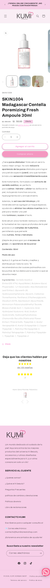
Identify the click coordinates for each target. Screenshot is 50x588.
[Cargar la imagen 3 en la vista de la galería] (38, 81)
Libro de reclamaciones (16, 507)
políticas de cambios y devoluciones (21, 496)
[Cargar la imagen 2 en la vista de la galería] (25, 81)
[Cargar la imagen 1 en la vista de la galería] (12, 81)
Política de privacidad (38, 576)
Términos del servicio (18, 580)
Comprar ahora (25, 154)
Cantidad (6, 132)
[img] (25, 364)
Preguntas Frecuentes (15, 490)
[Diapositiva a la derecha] (47, 82)
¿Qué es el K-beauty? (14, 484)
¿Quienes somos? (13, 478)
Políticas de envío (13, 502)
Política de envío (35, 580)
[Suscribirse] (40, 553)
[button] (5, 16)
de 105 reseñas (25, 368)
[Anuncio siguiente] (45, 4)
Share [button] (8, 344)
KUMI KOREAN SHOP (18, 576)
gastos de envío (23, 125)
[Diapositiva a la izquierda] (3, 82)
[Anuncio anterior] (5, 4)
